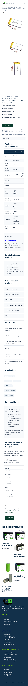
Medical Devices (9, 134)
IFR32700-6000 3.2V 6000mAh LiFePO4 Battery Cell (7, 589)
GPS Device (10, 132)
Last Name (8, 481)
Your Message (9, 494)
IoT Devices (15, 132)
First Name (8, 474)
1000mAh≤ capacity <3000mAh (10, 96)
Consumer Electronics (16, 131)
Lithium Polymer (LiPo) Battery (10, 621)
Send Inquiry (8, 125)
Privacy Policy (9, 512)
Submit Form (10, 517)
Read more (5, 548)
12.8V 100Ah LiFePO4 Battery (19, 555)
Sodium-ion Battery (8, 624)
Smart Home (22, 134)
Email (6, 487)
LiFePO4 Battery (7, 618)
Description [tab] (6, 138)
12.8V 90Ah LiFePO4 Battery (7, 544)
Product (7, 130)
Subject (7, 468)
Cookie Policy (7, 675)
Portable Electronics (16, 134)
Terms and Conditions (11, 510)
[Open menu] (24, 3)
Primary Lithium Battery (9, 622)
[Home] (2, 7)
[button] (3, 12)
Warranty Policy (7, 674)
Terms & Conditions (8, 671)
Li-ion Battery (7, 619)
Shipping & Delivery (8, 672)
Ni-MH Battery (7, 626)
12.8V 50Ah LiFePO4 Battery (19, 576)
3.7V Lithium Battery (8, 131)
